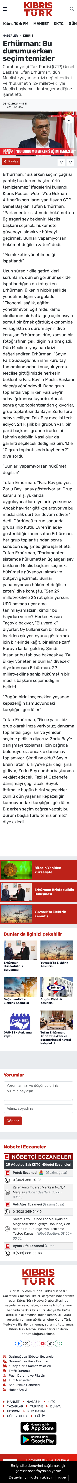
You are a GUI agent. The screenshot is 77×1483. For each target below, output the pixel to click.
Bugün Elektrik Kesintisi (51, 1001)
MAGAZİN (33, 1402)
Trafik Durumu (19, 1371)
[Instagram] (34, 1343)
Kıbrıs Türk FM (15, 23)
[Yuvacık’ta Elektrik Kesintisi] (57, 950)
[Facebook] (18, 1343)
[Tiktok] (50, 1343)
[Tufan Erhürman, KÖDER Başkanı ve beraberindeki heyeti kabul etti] (57, 1020)
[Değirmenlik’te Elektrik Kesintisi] (20, 987)
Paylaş (13, 161)
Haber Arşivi (18, 1390)
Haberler (10, 35)
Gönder (13, 1121)
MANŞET (41, 23)
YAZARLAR (15, 1406)
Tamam (62, 1477)
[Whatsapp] (58, 1343)
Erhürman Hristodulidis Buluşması (13, 966)
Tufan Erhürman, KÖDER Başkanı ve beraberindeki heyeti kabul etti (55, 1038)
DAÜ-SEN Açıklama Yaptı (18, 1034)
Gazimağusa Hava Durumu (28, 1361)
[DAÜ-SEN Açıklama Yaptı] (20, 1020)
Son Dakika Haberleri (24, 1385)
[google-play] (39, 1440)
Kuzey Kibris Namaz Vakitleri (30, 1366)
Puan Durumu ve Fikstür (27, 1375)
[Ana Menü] (5, 9)
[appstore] (39, 1428)
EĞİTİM (40, 1416)
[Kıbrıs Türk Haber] (38, 9)
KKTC (59, 23)
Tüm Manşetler (20, 1380)
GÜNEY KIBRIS (17, 1416)
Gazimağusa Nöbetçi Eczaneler (32, 1356)
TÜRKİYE (36, 1406)
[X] (26, 1343)
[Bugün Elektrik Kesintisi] (57, 987)
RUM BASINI (36, 1411)
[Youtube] (42, 1343)
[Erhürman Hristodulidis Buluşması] (20, 950)
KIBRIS (28, 35)
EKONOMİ (14, 1411)
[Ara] (72, 9)
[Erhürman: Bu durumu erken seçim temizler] (38, 134)
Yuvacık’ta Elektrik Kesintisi (54, 964)
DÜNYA (55, 1406)
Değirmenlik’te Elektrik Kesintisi (16, 1001)
